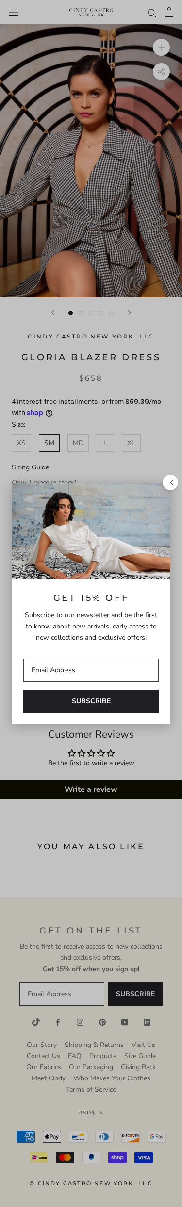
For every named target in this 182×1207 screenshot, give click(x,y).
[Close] (170, 482)
